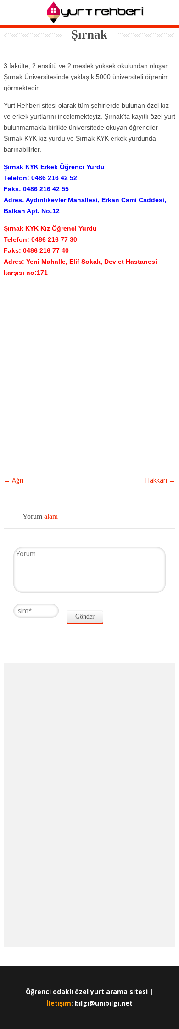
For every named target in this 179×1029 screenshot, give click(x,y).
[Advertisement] (89, 364)
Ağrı (13, 480)
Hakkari (160, 480)
